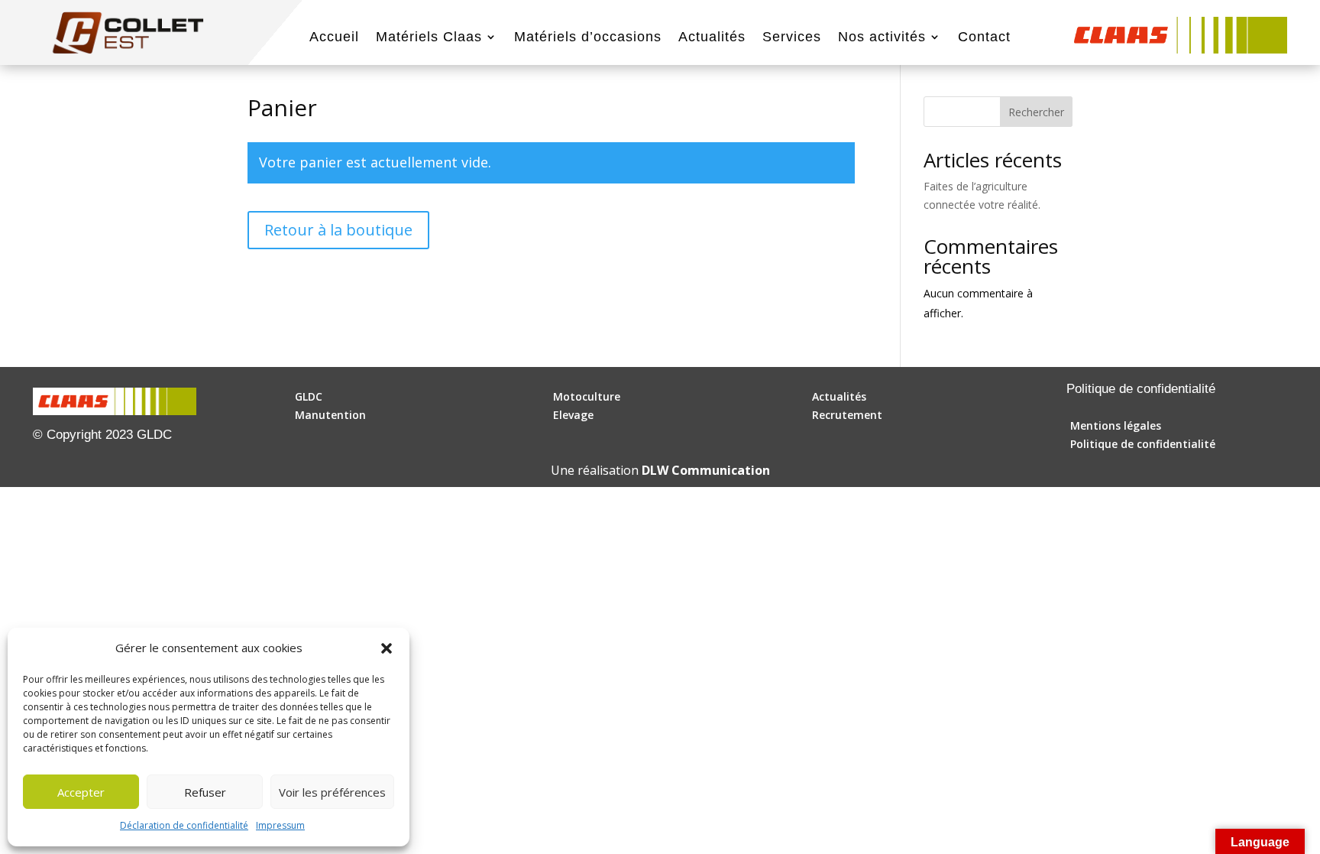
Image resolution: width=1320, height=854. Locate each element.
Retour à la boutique (338, 229)
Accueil (334, 37)
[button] (386, 648)
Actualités (712, 37)
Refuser (205, 792)
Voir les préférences (332, 792)
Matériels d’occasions (588, 37)
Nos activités (882, 37)
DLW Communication (706, 470)
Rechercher (1036, 112)
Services (791, 37)
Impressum (280, 825)
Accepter (81, 792)
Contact (984, 37)
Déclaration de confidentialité (184, 825)
